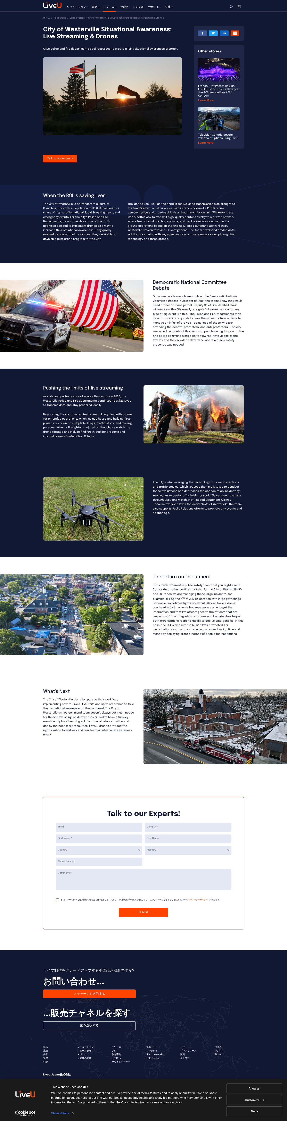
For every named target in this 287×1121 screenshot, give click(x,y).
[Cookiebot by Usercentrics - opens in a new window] (25, 1113)
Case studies (77, 18)
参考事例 (116, 1054)
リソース (116, 1047)
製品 (45, 1047)
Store (218, 1054)
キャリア (185, 1058)
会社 (182, 1047)
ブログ (115, 1051)
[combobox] (99, 850)
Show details (60, 1113)
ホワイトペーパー (121, 1062)
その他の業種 (84, 1058)
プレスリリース (188, 1051)
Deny (254, 1111)
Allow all (254, 1088)
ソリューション (85, 1047)
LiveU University (155, 1054)
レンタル (219, 1051)
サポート (150, 1047)
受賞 (182, 1054)
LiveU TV (116, 1058)
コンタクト (152, 1051)
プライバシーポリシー (198, 900)
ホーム (46, 18)
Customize (252, 1100)
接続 (45, 1051)
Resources (60, 18)
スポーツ (82, 1054)
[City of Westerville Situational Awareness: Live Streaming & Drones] (235, 33)
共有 (45, 1054)
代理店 (218, 1047)
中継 (45, 1062)
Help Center (153, 1058)
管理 (45, 1058)
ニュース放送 (84, 1051)
